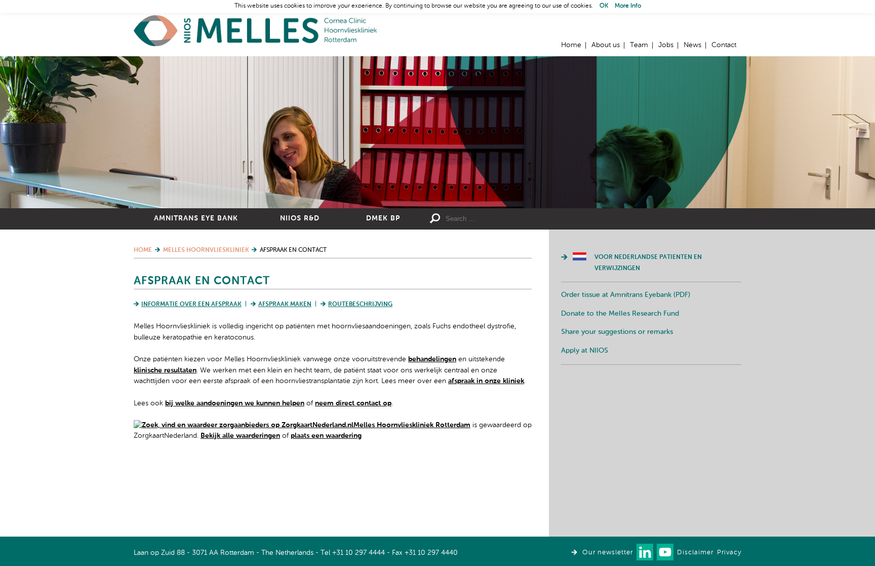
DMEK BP (383, 218)
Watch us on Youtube (665, 552)
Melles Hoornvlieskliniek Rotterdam (411, 425)
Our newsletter (607, 552)
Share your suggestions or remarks (617, 331)
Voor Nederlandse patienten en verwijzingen (648, 263)
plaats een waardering (326, 435)
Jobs (665, 45)
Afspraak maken (284, 304)
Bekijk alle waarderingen (240, 435)
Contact (723, 45)
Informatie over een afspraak (191, 304)
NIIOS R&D (300, 218)
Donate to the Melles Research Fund (620, 313)
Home (255, 30)
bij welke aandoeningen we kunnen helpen (234, 403)
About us (605, 45)
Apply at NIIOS (584, 350)
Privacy (729, 552)
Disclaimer (695, 552)
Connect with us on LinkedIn (645, 552)
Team (639, 45)
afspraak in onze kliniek (486, 381)
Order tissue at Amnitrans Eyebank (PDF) (625, 294)
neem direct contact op (353, 403)
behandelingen (432, 359)
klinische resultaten (165, 370)
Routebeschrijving (360, 304)
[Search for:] (519, 218)
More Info (628, 6)
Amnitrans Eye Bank (196, 218)
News (692, 45)
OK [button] (604, 6)
